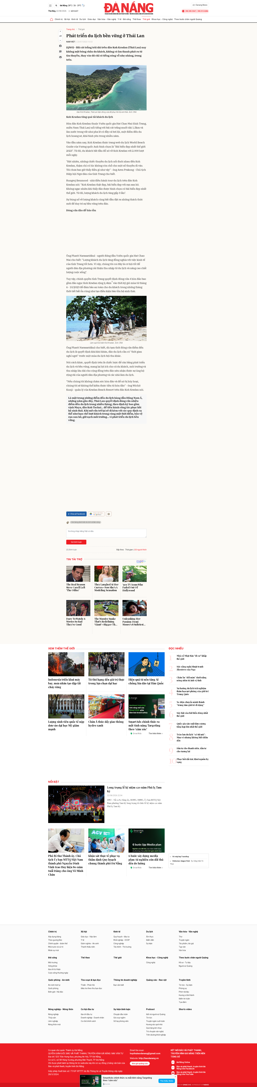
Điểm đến (150, 940)
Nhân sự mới (53, 950)
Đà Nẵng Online (183, 1062)
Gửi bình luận (76, 542)
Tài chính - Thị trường (122, 947)
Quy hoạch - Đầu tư (122, 937)
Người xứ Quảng (185, 966)
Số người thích (141, 550)
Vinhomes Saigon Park (181, 861)
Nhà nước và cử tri (55, 947)
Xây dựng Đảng (54, 937)
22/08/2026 (57, 11)
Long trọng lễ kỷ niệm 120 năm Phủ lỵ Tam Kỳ (134, 789)
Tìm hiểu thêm (166, 1081)
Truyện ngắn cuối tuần (155, 1021)
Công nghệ (150, 962)
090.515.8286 (203, 11)
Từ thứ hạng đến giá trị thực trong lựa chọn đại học (106, 681)
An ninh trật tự (54, 985)
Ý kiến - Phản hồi (88, 985)
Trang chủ (70, 29)
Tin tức (149, 1018)
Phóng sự (183, 988)
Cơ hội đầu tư (87, 1009)
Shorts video (185, 1009)
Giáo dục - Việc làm (89, 937)
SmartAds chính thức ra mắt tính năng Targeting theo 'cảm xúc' (144, 725)
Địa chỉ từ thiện (54, 969)
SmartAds (137, 733)
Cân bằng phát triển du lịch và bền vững (85, 522)
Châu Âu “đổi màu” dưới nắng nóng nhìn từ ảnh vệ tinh (191, 679)
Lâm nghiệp (53, 1021)
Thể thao (137, 19)
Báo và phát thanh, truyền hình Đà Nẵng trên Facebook (191, 1067)
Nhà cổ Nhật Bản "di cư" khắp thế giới (192, 657)
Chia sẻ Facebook (77, 514)
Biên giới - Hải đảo (55, 992)
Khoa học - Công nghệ (162, 19)
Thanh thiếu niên (88, 947)
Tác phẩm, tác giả (186, 943)
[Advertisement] (106, 233)
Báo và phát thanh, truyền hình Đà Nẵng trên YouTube (191, 1073)
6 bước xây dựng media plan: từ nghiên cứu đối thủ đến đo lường (145, 859)
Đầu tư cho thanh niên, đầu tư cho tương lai (191, 750)
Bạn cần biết (119, 985)
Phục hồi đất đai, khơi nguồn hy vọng (193, 760)
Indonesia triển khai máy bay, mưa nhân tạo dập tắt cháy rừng (64, 683)
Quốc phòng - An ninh (58, 980)
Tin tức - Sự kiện (185, 985)
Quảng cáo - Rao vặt (156, 980)
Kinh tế (74, 19)
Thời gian (129, 550)
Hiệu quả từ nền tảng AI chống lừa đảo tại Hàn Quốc (146, 681)
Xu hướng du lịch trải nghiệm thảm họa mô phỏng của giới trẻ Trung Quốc (193, 691)
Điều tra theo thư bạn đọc (91, 988)
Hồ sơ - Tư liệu (185, 962)
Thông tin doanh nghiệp (125, 980)
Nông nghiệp (53, 1014)
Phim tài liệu (184, 992)
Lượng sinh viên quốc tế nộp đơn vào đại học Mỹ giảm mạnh (66, 725)
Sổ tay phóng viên (121, 1021)
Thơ (180, 937)
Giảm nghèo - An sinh (90, 943)
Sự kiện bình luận (122, 1009)
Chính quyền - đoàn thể (57, 943)
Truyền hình (184, 980)
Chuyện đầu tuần (121, 1014)
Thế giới (146, 19)
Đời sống (127, 19)
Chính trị (59, 19)
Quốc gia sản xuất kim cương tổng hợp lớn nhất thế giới (191, 725)
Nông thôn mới (54, 1024)
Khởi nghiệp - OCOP (122, 940)
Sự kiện (149, 943)
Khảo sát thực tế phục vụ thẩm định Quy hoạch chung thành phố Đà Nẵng (105, 859)
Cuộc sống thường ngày (58, 973)
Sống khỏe (52, 966)
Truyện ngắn (184, 940)
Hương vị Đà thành (186, 995)
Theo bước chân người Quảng (188, 19)
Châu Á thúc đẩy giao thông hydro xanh (106, 723)
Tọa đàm (182, 1002)
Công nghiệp (119, 943)
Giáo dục (92, 19)
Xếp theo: (120, 550)
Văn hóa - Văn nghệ (106, 19)
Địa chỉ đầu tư (86, 1014)
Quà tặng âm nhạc (154, 1028)
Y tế (119, 19)
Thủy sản (52, 1018)
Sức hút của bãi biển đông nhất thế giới (192, 714)
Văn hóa (182, 950)
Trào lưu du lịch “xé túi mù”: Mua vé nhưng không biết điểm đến (192, 737)
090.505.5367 (190, 11)
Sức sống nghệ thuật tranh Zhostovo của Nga (190, 668)
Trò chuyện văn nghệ (154, 1031)
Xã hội (67, 19)
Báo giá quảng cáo (140, 1064)
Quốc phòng (53, 988)
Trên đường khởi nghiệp (156, 1035)
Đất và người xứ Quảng (155, 1014)
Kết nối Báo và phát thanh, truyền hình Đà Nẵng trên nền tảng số (188, 1053)
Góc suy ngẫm (119, 1018)
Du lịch (83, 19)
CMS (187, 1085)
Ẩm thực (149, 937)
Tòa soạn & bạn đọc (91, 980)
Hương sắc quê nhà (154, 1024)
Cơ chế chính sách (88, 1021)
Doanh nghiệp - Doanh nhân (92, 1018)
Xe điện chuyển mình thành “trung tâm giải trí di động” (191, 703)
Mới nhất (74, 11)
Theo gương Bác (55, 940)
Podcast (150, 1009)
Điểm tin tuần (184, 999)
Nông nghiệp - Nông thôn (60, 1009)
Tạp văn (182, 947)
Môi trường (52, 962)
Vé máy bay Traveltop (180, 857)
